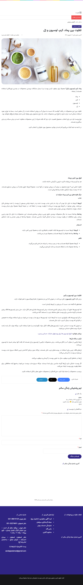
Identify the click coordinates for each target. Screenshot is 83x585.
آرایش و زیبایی (76, 27)
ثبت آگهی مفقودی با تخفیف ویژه (41, 519)
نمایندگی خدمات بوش (44, 525)
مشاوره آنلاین (47, 532)
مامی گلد (49, 529)
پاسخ (80, 404)
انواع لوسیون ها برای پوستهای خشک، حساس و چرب (55, 334)
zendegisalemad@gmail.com (15, 551)
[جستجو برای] (3, 12)
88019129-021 (13, 519)
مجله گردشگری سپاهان (44, 522)
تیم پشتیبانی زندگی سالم (70, 388)
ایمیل (79, 447)
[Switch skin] (6, 12)
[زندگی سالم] (74, 5)
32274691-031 (12, 523)
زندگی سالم (78, 22)
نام (80, 439)
